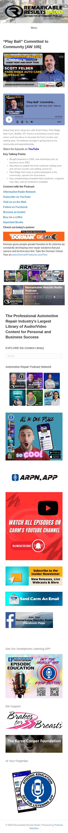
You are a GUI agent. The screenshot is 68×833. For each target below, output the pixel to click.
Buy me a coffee (12, 217)
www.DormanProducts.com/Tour (29, 254)
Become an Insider (14, 212)
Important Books (13, 222)
